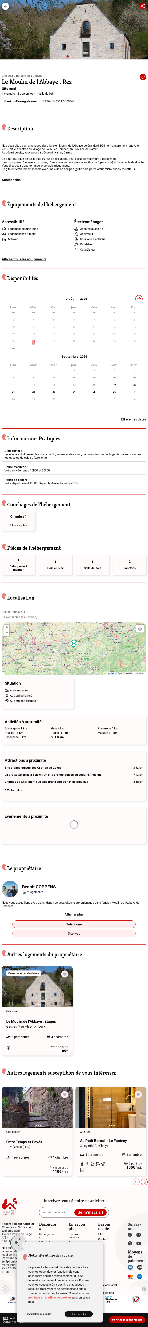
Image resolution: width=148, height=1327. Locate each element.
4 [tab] (78, 57)
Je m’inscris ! (90, 1212)
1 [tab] (69, 57)
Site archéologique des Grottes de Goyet (33, 767)
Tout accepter (79, 1314)
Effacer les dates (133, 419)
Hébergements (5, 6)
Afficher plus (11, 180)
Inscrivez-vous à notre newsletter (74, 1200)
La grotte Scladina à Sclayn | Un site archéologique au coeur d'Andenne (53, 774)
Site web (74, 933)
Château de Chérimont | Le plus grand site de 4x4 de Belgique (46, 781)
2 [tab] (72, 57)
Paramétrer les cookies (39, 1314)
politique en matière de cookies (50, 1297)
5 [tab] (81, 57)
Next (65, 990)
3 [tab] (75, 57)
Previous (9, 990)
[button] (74, 644)
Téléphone (74, 924)
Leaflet (110, 673)
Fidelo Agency (144, 1289)
